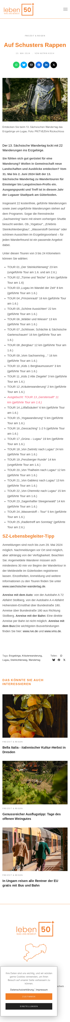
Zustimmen (28, 996)
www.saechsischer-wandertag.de (23, 586)
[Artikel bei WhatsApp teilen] (16, 65)
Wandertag (34, 659)
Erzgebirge (15, 655)
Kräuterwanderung (32, 655)
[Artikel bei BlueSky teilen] (24, 65)
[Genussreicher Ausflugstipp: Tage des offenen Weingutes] (35, 782)
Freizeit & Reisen (35, 36)
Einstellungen (29, 1006)
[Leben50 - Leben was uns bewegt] (18, 9)
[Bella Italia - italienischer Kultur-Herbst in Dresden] (35, 716)
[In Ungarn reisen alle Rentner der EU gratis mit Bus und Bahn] (35, 849)
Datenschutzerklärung (22, 989)
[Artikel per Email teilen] (31, 65)
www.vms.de (52, 631)
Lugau (5, 659)
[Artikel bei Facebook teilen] (38, 65)
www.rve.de (30, 631)
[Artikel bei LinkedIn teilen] (46, 65)
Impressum (42, 989)
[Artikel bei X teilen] (53, 65)
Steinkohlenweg (18, 659)
